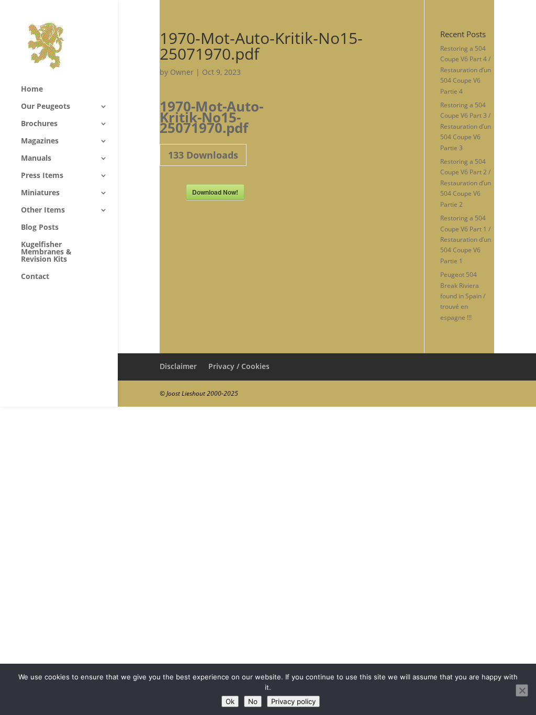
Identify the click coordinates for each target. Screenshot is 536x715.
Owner (182, 72)
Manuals (36, 158)
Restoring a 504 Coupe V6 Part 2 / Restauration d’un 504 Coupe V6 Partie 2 (465, 183)
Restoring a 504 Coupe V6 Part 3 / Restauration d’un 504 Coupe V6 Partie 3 (465, 126)
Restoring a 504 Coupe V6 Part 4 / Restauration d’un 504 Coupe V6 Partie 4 (465, 70)
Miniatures (40, 193)
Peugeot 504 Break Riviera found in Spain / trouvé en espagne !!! (462, 296)
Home (32, 89)
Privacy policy (293, 701)
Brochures (39, 124)
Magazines (40, 141)
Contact (35, 277)
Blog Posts (40, 228)
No (253, 701)
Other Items (43, 210)
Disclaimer (178, 366)
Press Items (42, 176)
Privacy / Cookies (239, 366)
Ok (230, 701)
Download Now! (215, 192)
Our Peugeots (45, 107)
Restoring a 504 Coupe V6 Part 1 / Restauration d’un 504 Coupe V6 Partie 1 (465, 239)
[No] (522, 690)
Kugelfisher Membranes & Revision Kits (46, 252)
